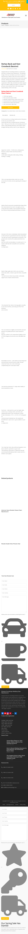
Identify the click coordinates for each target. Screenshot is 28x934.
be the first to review (12, 68)
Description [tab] (5, 115)
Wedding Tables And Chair (7, 720)
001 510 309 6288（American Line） (11, 782)
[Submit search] (19, 5)
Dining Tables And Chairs (6, 722)
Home (2, 25)
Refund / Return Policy (6, 733)
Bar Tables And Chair (6, 726)
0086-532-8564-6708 (8, 772)
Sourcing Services (10, 804)
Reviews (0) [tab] (12, 115)
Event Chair (18, 111)
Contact (16, 804)
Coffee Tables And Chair (6, 725)
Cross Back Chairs (11, 111)
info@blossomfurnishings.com (10, 787)
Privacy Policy (4, 729)
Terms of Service (5, 731)
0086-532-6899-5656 (8, 767)
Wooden (23, 111)
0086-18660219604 (7, 785)
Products (7, 25)
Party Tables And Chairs (6, 723)
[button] (26, 15)
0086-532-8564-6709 (8, 777)
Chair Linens (4, 728)
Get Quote (10, 107)
